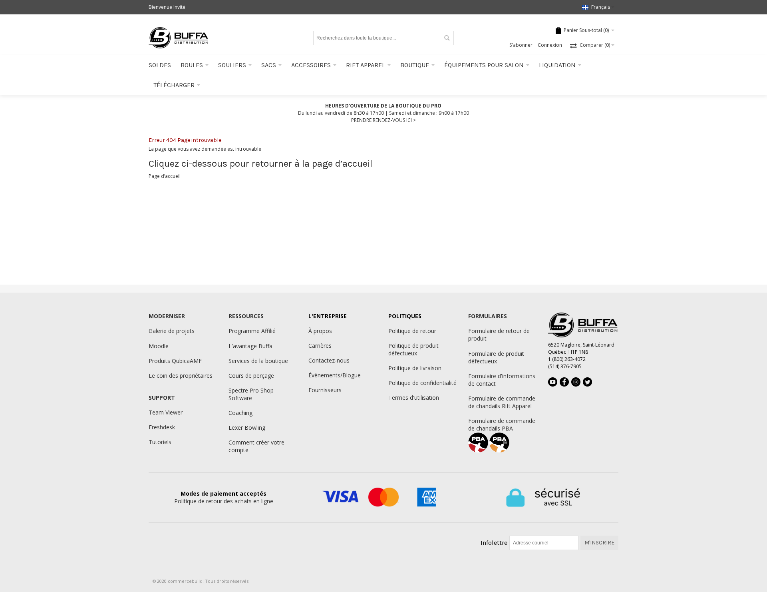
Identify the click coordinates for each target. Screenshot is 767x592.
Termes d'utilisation (413, 397)
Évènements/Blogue (334, 375)
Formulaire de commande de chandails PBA (501, 424)
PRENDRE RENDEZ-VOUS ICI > (383, 120)
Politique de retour (412, 331)
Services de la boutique (258, 361)
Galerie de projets (172, 331)
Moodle (159, 346)
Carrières (320, 345)
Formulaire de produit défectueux (496, 357)
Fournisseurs (325, 390)
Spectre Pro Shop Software (251, 394)
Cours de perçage (251, 375)
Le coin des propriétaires (181, 375)
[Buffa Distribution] (179, 37)
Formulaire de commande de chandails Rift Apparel (501, 402)
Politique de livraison (414, 368)
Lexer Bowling (247, 427)
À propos (320, 331)
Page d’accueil (165, 176)
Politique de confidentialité (422, 383)
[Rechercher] (446, 38)
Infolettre (494, 542)
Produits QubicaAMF (175, 361)
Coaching (240, 413)
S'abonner (521, 45)
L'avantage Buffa (250, 346)
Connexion (550, 45)
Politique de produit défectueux (413, 349)
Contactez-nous (329, 360)
